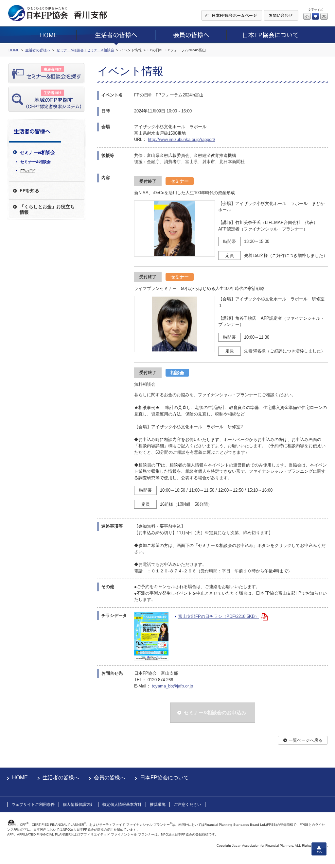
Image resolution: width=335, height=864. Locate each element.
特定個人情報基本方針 (122, 804)
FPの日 (27, 170)
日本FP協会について (164, 777)
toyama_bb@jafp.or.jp (172, 686)
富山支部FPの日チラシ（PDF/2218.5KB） (218, 616)
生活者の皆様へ (61, 777)
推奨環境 (158, 804)
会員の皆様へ (109, 777)
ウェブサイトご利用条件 (33, 804)
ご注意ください (187, 804)
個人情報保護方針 (78, 804)
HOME (20, 777)
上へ (319, 849)
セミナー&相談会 (35, 162)
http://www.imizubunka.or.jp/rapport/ (181, 139)
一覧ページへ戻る (306, 740)
